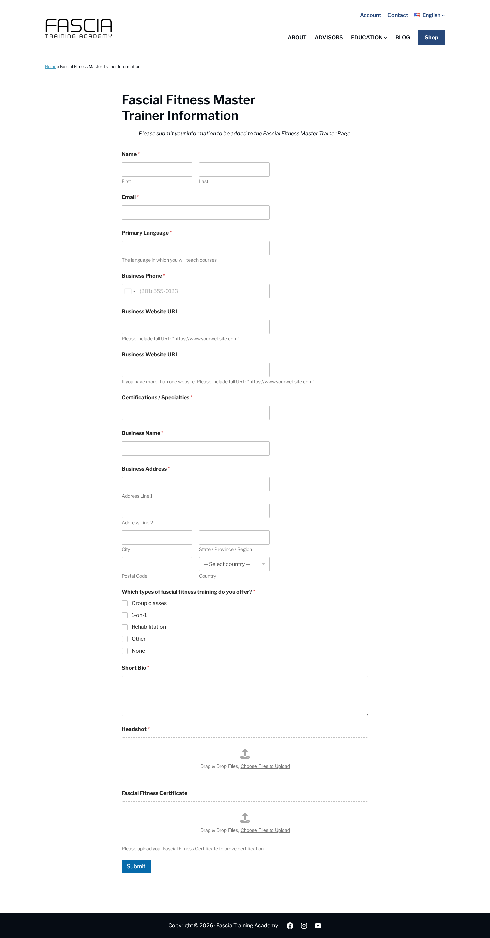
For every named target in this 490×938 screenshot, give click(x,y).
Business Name (142, 433)
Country (207, 576)
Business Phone (143, 276)
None (138, 651)
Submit (136, 866)
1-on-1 (139, 615)
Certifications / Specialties (157, 397)
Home (50, 66)
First (126, 181)
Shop (431, 37)
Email (130, 197)
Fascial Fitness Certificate (154, 793)
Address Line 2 (137, 522)
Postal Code (134, 576)
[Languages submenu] (443, 15)
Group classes (149, 603)
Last (203, 181)
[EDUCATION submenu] (385, 37)
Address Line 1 (137, 496)
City (126, 549)
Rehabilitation (149, 627)
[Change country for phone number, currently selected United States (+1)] (129, 291)
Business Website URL (150, 311)
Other (139, 639)
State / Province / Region (225, 549)
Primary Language (147, 233)
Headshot (136, 729)
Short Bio (135, 668)
